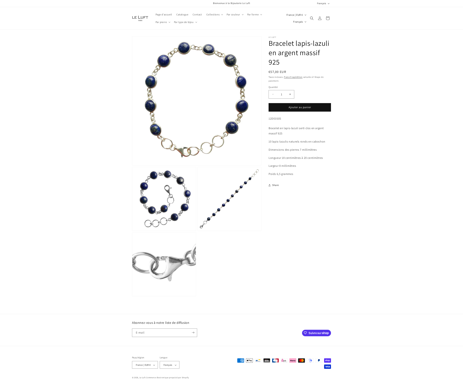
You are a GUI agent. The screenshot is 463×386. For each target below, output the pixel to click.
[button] (214, 14)
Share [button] (275, 185)
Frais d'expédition (293, 77)
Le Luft (142, 377)
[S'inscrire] (193, 332)
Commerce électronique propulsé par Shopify (167, 377)
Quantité (273, 87)
